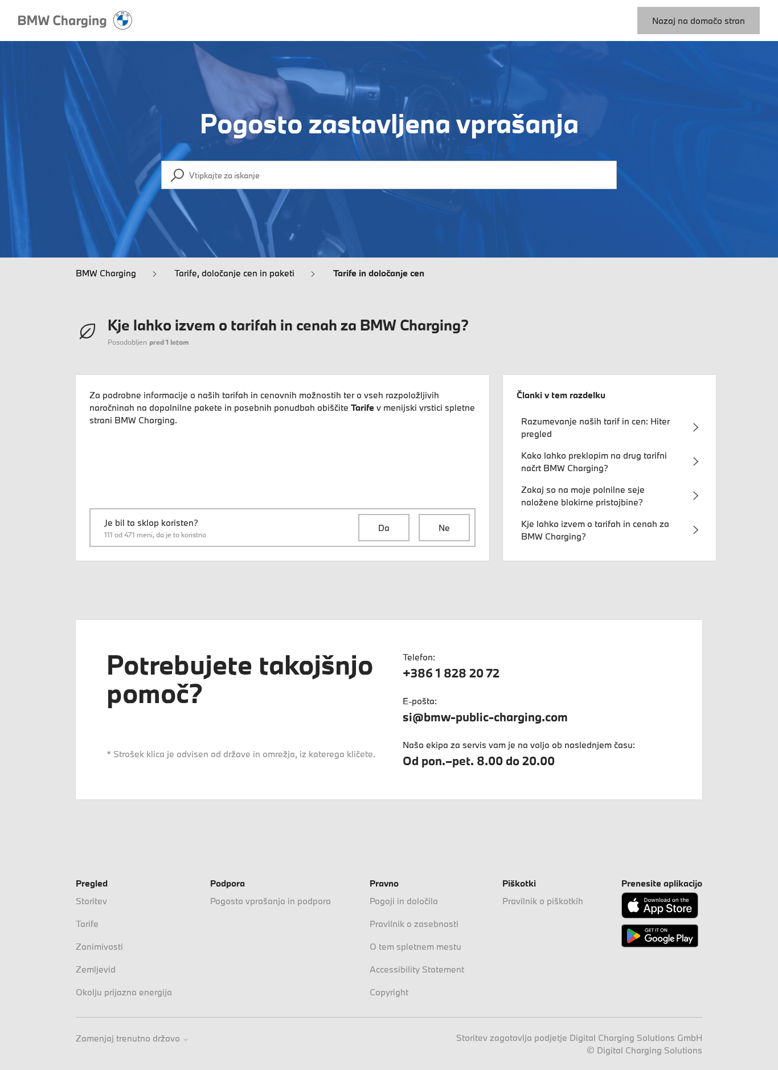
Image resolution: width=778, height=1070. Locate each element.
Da (384, 527)
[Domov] (75, 20)
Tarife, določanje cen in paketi (234, 273)
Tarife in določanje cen (378, 273)
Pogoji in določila (404, 900)
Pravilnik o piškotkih (542, 900)
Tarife (87, 923)
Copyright (389, 992)
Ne (444, 527)
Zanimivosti (99, 946)
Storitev (91, 900)
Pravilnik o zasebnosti (414, 923)
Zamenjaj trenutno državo (129, 1038)
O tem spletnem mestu (415, 946)
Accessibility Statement (417, 969)
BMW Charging (106, 273)
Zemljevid (96, 969)
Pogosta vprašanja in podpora (270, 900)
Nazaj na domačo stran (698, 20)
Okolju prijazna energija (124, 992)
